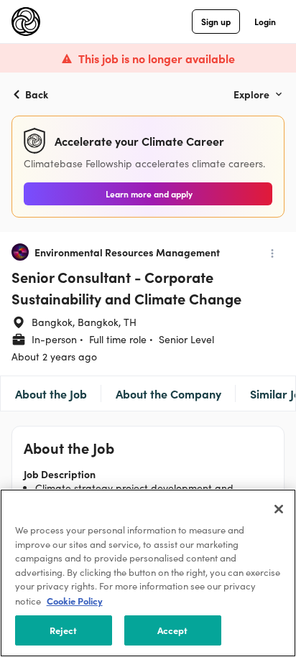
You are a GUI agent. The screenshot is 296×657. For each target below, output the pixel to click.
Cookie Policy (75, 600)
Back (36, 94)
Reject (64, 629)
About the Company (168, 393)
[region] (148, 573)
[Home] (25, 21)
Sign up (216, 21)
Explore (251, 94)
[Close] (279, 509)
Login (265, 21)
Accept (172, 629)
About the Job (51, 393)
